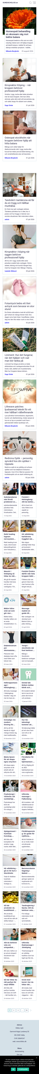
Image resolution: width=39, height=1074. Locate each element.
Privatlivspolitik (23, 1069)
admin (7, 219)
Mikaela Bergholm (12, 51)
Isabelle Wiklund (10, 271)
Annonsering (19, 1051)
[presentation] (6, 20)
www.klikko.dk (21, 1041)
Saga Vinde (9, 105)
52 (27, 1010)
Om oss (19, 1055)
